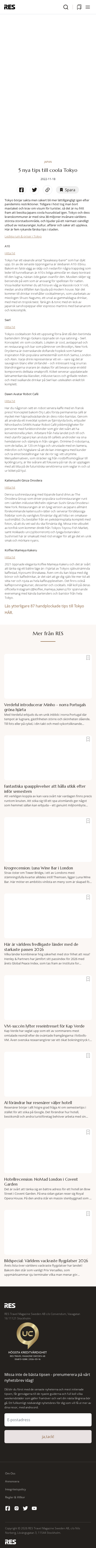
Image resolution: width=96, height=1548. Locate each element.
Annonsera (12, 1481)
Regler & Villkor (15, 1497)
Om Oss (10, 1473)
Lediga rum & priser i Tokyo (23, 236)
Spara (70, 189)
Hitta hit (10, 253)
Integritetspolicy (15, 1489)
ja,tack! (48, 1436)
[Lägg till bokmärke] (88, 657)
